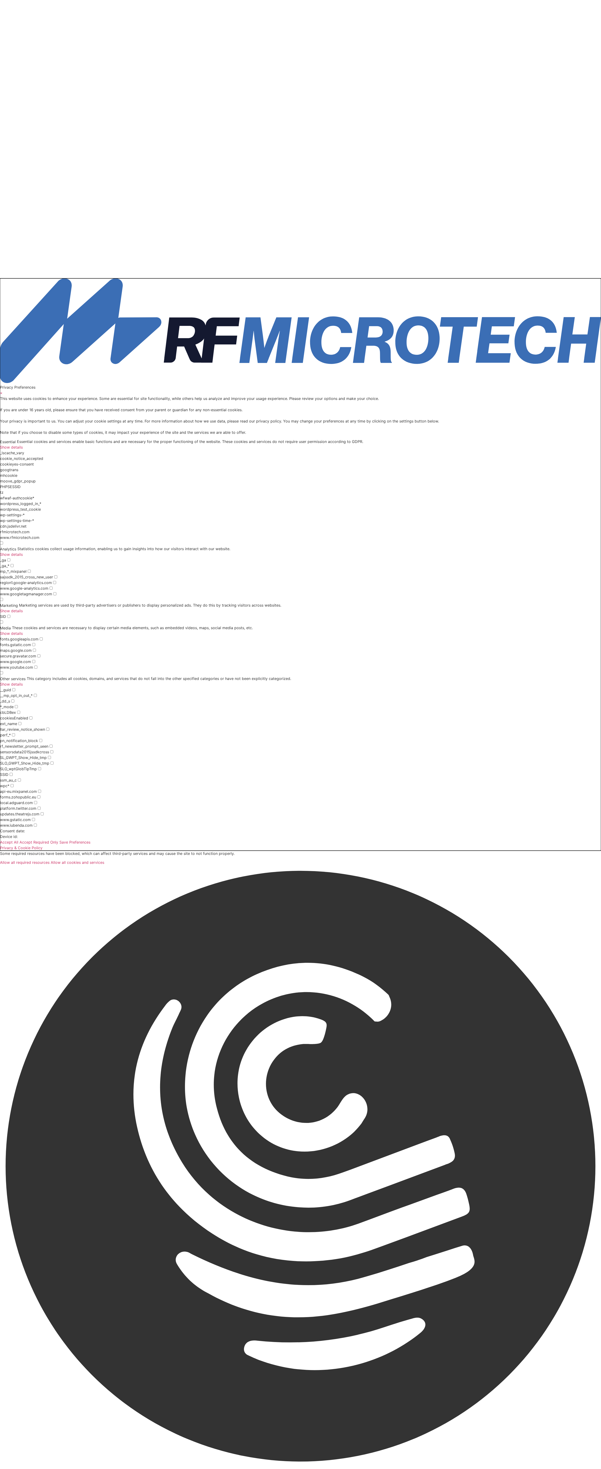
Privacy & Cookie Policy (21, 847)
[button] (300, 1167)
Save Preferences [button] (74, 842)
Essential (8, 442)
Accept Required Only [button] (38, 842)
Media (5, 628)
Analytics (8, 549)
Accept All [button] (9, 842)
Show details (11, 447)
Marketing (9, 605)
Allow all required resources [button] (25, 862)
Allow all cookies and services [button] (77, 862)
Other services (13, 679)
